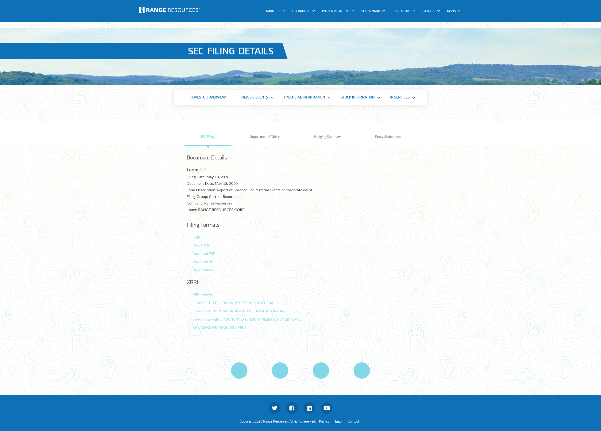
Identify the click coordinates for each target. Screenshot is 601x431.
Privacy (324, 421)
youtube (326, 408)
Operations (301, 11)
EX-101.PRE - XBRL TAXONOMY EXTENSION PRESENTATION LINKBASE (247, 319)
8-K (202, 170)
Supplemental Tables (265, 136)
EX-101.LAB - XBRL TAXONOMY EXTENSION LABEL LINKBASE (240, 311)
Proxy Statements (388, 136)
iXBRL (197, 237)
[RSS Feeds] (280, 370)
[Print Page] (239, 370)
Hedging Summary (327, 136)
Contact (353, 421)
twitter (274, 408)
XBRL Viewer (203, 295)
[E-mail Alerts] (321, 370)
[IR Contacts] (362, 370)
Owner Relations (336, 11)
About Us (273, 11)
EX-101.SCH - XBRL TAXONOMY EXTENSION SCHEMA (233, 303)
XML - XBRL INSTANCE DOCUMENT (220, 327)
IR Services (400, 97)
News (451, 11)
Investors (402, 11)
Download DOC (204, 262)
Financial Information (304, 97)
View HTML (201, 245)
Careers (428, 11)
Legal (338, 421)
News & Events (254, 97)
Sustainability (373, 11)
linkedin (309, 408)
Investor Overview (208, 97)
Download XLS (204, 270)
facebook (292, 408)
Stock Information (358, 97)
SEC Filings (208, 136)
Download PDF (204, 254)
